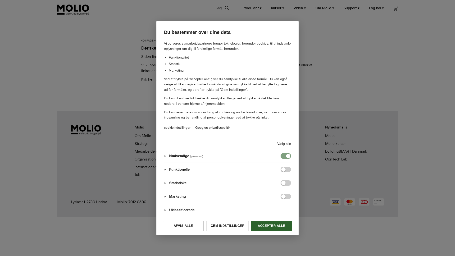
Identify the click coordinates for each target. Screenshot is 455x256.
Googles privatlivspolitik (212, 127)
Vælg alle (284, 144)
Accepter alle (271, 226)
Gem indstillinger (228, 226)
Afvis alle (183, 226)
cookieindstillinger (177, 127)
